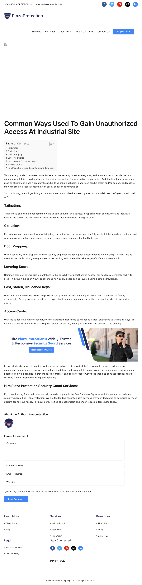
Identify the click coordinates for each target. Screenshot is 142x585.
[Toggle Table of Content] (50, 144)
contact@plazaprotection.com (48, 4)
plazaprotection (38, 414)
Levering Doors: (16, 158)
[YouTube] (66, 548)
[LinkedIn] (80, 548)
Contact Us (103, 536)
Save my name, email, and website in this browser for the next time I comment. (49, 491)
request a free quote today (102, 401)
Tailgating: (12, 148)
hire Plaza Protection (33, 398)
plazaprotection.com (72, 401)
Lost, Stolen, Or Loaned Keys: (23, 161)
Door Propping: (16, 154)
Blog (8, 529)
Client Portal (11, 523)
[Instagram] (73, 548)
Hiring (100, 529)
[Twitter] (59, 548)
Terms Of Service (14, 547)
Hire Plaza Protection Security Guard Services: (30, 168)
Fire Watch (57, 536)
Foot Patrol (57, 529)
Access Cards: (15, 164)
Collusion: (13, 151)
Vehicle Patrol (58, 523)
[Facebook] (52, 548)
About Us (102, 523)
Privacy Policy (12, 553)
